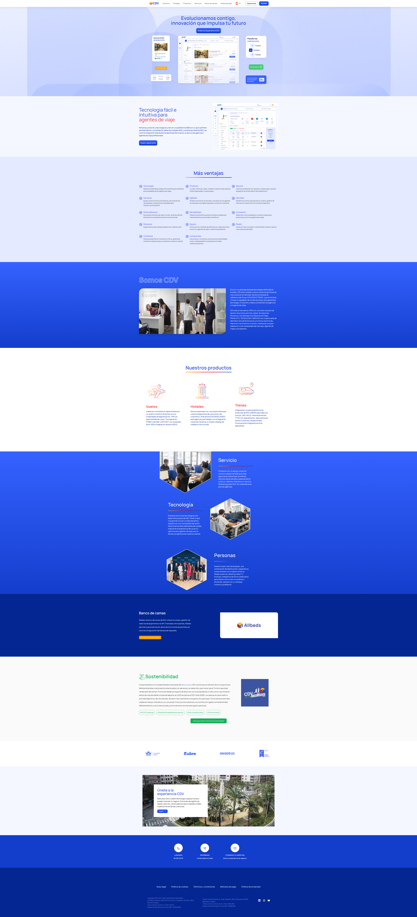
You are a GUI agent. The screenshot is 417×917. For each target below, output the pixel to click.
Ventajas (176, 3)
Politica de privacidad (251, 886)
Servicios (197, 3)
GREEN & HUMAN (186, 685)
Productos (187, 3)
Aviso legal (161, 886)
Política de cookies (179, 886)
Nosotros (166, 3)
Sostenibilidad (226, 3)
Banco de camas (211, 3)
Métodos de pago (228, 886)
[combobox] (238, 3)
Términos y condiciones (204, 886)
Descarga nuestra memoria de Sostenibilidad (208, 721)
